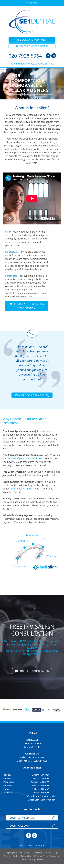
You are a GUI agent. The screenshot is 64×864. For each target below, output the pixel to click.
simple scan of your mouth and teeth (23, 458)
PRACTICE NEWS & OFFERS (33, 46)
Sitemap (39, 859)
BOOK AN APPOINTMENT (33, 39)
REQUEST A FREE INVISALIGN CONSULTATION (28, 306)
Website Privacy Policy (23, 856)
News (30, 859)
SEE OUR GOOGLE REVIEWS (30, 395)
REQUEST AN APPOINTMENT (23, 817)
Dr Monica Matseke (21, 488)
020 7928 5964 (25, 55)
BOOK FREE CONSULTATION (33, 671)
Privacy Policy (42, 856)
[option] (32, 83)
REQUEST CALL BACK (19, 825)
